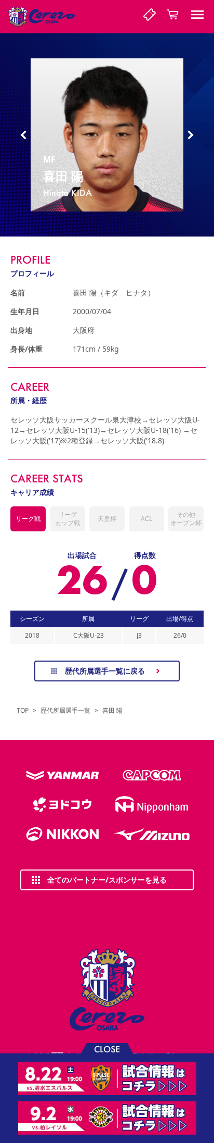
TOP (23, 710)
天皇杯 (107, 518)
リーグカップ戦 (67, 518)
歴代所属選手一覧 (65, 710)
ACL (146, 518)
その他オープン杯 (186, 518)
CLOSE (107, 1048)
